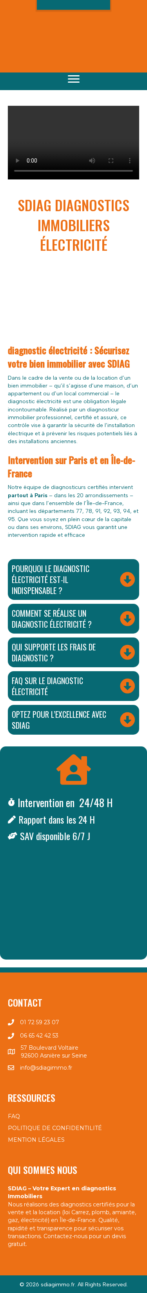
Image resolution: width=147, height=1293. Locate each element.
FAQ (14, 1116)
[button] (74, 21)
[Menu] (74, 79)
